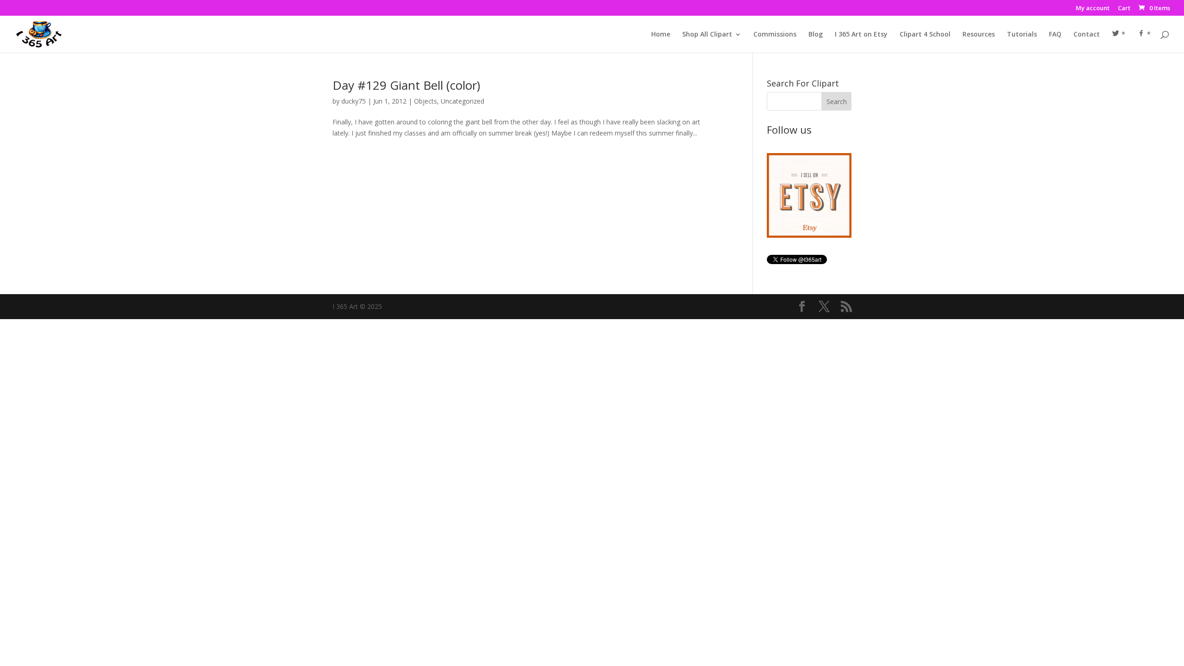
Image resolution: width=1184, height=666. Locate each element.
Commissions (774, 34)
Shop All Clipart (707, 34)
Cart (1124, 8)
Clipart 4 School (925, 34)
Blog (815, 34)
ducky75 (353, 101)
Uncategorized (462, 101)
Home (660, 34)
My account (1093, 8)
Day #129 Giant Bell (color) (406, 85)
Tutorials (1022, 34)
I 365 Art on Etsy (861, 34)
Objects (425, 101)
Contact (1086, 34)
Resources (978, 34)
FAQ (1055, 34)
